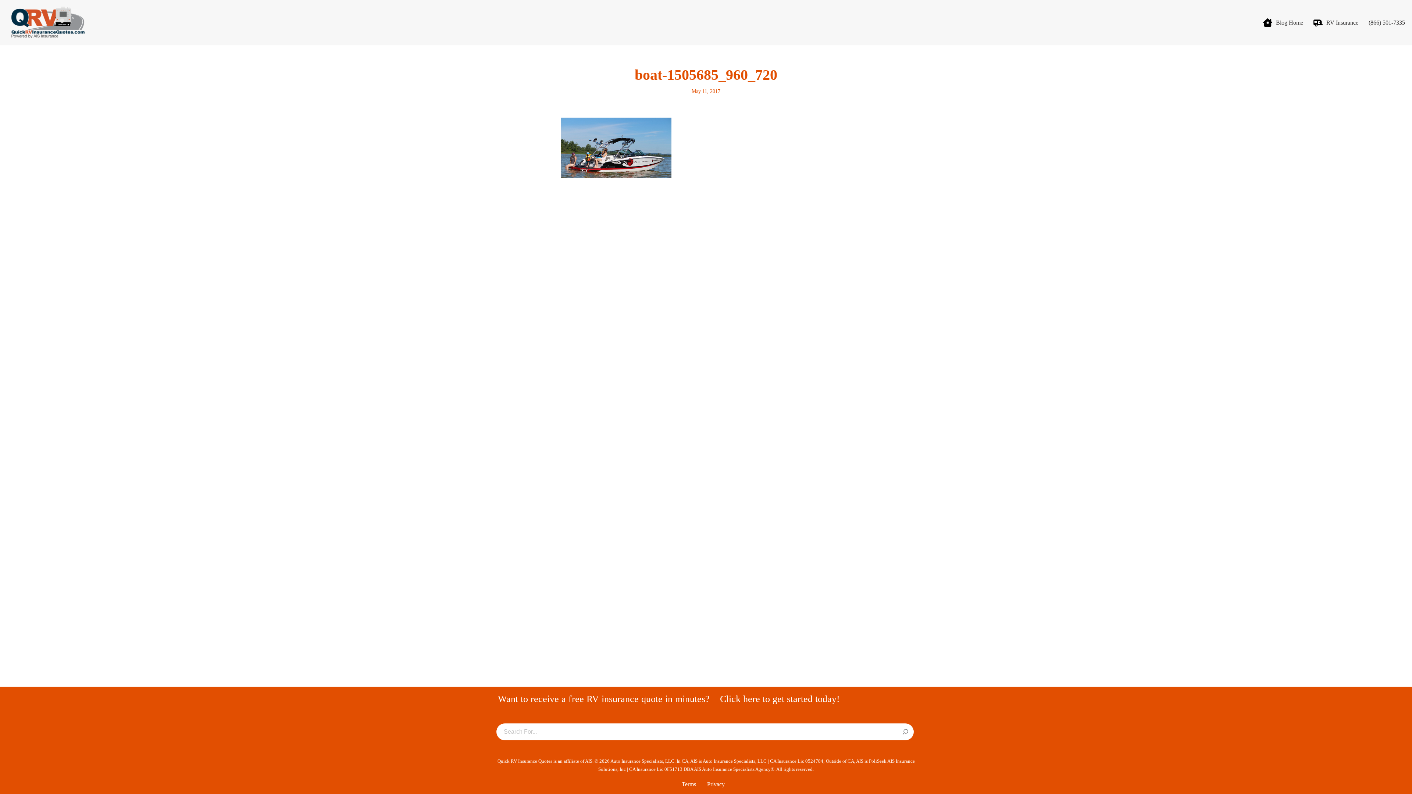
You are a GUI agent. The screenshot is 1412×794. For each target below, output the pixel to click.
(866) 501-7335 (1387, 22)
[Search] (905, 732)
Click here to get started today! (780, 699)
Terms (689, 784)
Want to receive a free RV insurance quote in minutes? (604, 699)
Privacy (716, 784)
